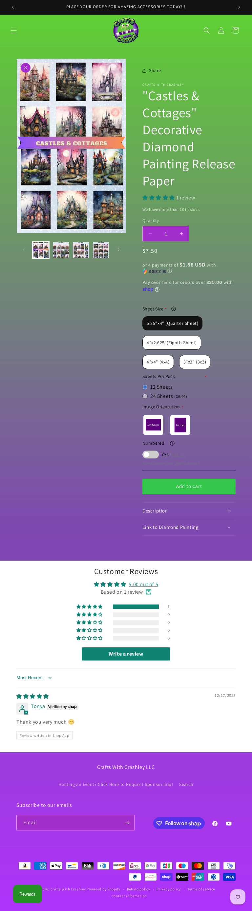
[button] (14, 30)
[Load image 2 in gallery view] (60, 250)
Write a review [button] (126, 653)
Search (186, 784)
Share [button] (155, 70)
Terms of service (201, 889)
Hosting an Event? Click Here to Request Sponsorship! (115, 784)
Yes (173, 454)
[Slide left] (23, 250)
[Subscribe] (127, 822)
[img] (32, 696)
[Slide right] (119, 250)
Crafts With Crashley (68, 889)
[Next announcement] (239, 7)
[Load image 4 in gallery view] (101, 250)
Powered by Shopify (103, 889)
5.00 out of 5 (143, 584)
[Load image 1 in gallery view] (40, 250)
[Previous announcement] (13, 7)
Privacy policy (169, 889)
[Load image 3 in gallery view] (81, 250)
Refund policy (138, 889)
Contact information (129, 896)
